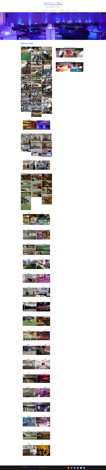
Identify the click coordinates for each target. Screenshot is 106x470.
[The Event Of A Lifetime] (53, 0)
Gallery (62, 10)
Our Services (43, 10)
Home (29, 10)
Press (68, 10)
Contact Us (75, 10)
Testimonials (53, 10)
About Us (35, 10)
